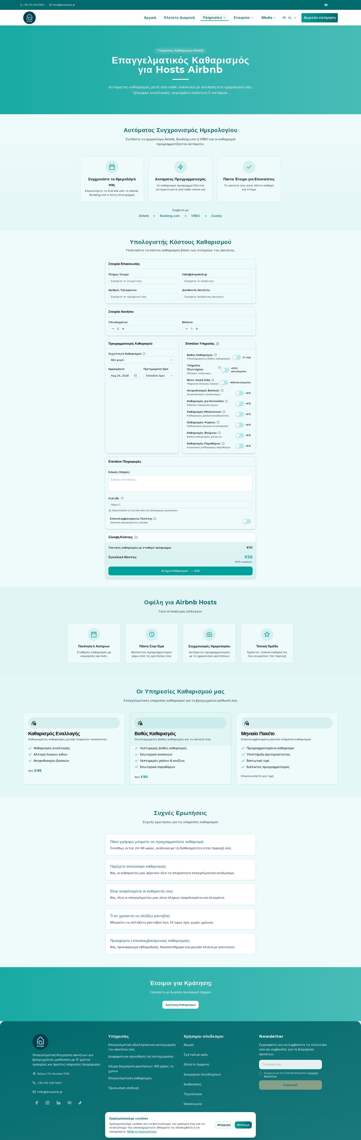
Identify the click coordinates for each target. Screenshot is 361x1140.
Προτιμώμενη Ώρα (156, 369)
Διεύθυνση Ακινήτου (196, 290)
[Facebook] (37, 1103)
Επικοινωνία (193, 1104)
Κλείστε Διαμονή (196, 1064)
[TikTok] (80, 1103)
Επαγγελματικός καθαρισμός (130, 1078)
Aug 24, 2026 (120, 375)
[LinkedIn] (58, 1103)
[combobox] (141, 359)
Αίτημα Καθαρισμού (180, 570)
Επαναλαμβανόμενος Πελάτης (131, 518)
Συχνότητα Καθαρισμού (124, 353)
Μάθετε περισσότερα (141, 1131)
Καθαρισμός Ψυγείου (201, 422)
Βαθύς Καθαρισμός (200, 355)
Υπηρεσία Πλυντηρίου (195, 367)
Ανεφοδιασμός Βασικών (203, 390)
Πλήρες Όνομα (118, 274)
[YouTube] (70, 1103)
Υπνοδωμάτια (117, 322)
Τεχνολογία (193, 1094)
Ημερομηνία (116, 369)
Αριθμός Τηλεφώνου (122, 290)
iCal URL (113, 498)
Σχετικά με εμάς (196, 1054)
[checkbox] (260, 1073)
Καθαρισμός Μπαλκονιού (204, 411)
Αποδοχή (243, 1124)
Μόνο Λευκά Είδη (198, 380)
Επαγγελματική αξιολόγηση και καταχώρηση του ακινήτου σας (141, 1047)
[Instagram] (48, 1103)
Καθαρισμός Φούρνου (202, 432)
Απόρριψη (224, 1124)
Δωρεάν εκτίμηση (320, 17)
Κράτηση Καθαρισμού (181, 1004)
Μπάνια (187, 322)
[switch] (237, 357)
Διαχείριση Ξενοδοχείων (202, 1074)
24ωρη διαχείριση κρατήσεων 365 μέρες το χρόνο (141, 1068)
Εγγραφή (290, 1085)
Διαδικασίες (192, 1084)
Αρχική (189, 1045)
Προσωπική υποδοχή (123, 1088)
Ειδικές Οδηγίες (119, 472)
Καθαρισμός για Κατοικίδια (205, 401)
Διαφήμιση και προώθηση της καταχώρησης (141, 1056)
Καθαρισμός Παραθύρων (204, 443)
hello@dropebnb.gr (194, 274)
